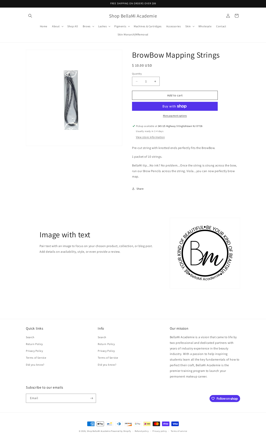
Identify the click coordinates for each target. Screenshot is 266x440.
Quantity (137, 73)
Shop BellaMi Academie (99, 431)
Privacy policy (159, 431)
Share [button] (140, 188)
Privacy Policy (34, 351)
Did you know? (35, 364)
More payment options (175, 115)
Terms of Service (36, 357)
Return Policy (34, 344)
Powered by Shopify (121, 431)
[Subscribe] (91, 398)
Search (30, 337)
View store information (150, 137)
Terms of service (179, 431)
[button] (30, 15)
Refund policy (142, 431)
